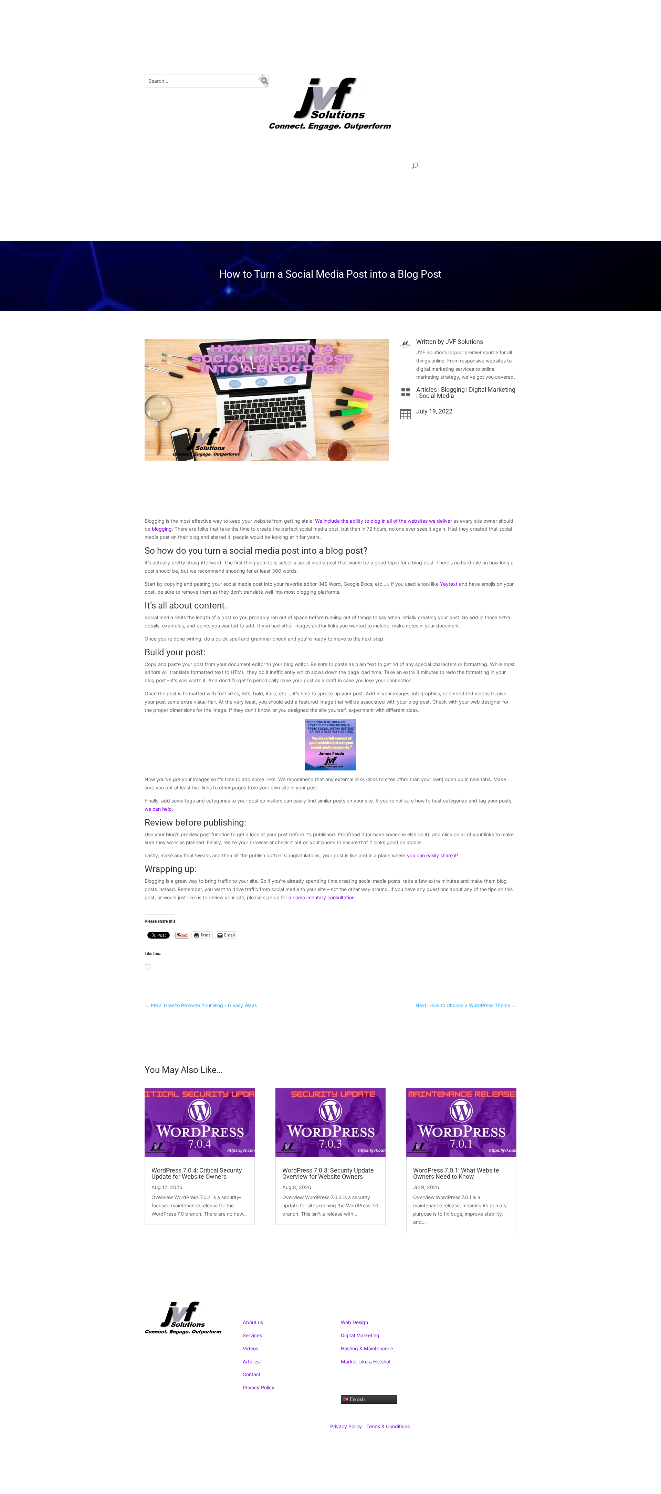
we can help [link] (158, 809)
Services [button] (186, 166)
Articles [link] (275, 166)
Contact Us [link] (353, 166)
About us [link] (253, 1322)
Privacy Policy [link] (258, 1387)
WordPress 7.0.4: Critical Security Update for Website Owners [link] (196, 1173)
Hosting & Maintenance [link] (367, 1348)
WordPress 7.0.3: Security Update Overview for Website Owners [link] (328, 1173)
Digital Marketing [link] (492, 389)
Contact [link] (252, 1374)
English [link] (356, 1399)
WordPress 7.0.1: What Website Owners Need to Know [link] (456, 1173)
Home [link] (153, 166)
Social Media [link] (436, 395)
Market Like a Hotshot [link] (366, 1361)
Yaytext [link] (449, 584)
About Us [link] (231, 166)
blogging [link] (162, 529)
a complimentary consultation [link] (321, 897)
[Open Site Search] (415, 166)
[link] (439, 33)
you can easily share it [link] (432, 855)
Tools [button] (389, 166)
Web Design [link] (354, 1322)
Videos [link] (308, 166)
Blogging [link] (453, 389)
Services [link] (252, 1335)
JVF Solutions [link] (464, 341)
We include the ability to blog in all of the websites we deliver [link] (383, 521)
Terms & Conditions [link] (388, 1426)
